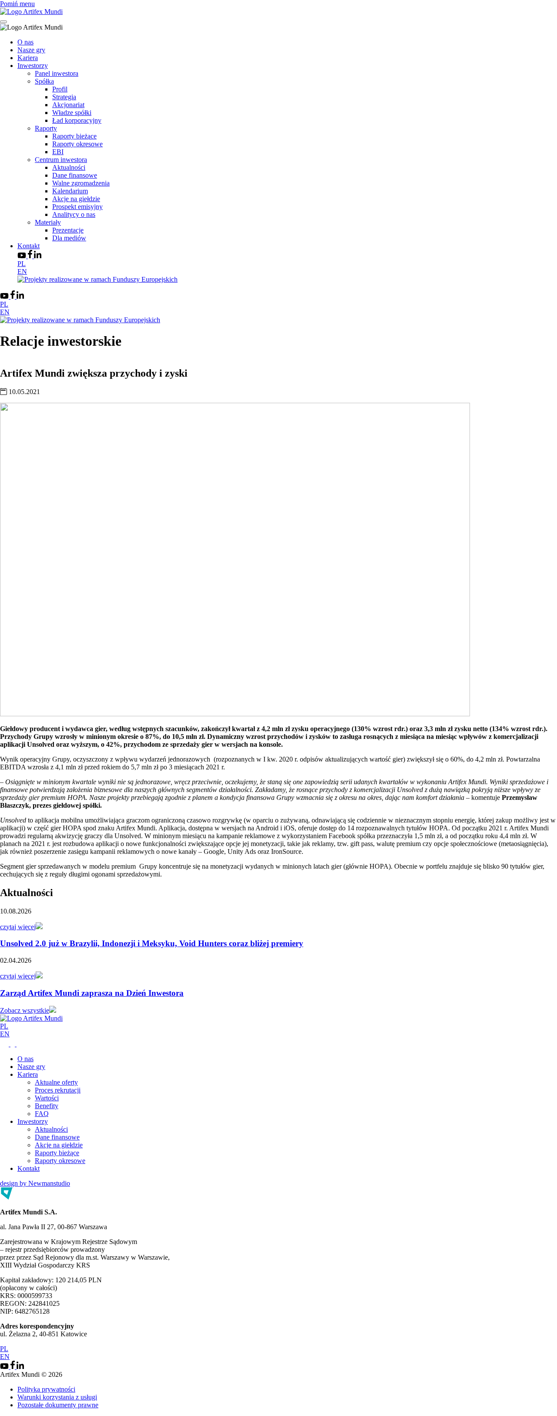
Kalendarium (70, 191)
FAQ (42, 1113)
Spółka (44, 81)
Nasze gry (31, 50)
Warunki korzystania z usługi (57, 1397)
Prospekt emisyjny (77, 206)
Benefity (46, 1105)
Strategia (64, 97)
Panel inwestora (56, 73)
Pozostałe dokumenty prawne (57, 1405)
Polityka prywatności (46, 1389)
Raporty (46, 128)
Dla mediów (69, 238)
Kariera (27, 57)
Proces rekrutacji (58, 1090)
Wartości (47, 1098)
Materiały (48, 222)
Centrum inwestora (61, 159)
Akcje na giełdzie (76, 198)
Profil (59, 89)
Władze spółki (71, 112)
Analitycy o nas (73, 214)
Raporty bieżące (74, 136)
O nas (25, 42)
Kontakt (28, 245)
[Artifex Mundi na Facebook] (13, 1044)
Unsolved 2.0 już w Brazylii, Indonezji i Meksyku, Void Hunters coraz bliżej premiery (151, 943)
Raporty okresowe (77, 144)
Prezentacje (68, 230)
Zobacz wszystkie (24, 1010)
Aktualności (68, 167)
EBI (58, 151)
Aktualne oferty (56, 1082)
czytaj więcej (18, 927)
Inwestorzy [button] (32, 65)
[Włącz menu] (3, 21)
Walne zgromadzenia (81, 183)
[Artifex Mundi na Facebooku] (31, 256)
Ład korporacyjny (76, 120)
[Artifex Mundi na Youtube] (22, 256)
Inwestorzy (32, 1121)
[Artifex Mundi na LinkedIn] (37, 256)
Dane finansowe (74, 175)
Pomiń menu (17, 3)
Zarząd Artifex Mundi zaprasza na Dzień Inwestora (92, 993)
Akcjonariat (68, 104)
